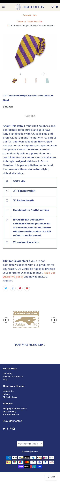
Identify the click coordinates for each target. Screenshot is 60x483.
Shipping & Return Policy (15, 408)
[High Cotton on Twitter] (4, 429)
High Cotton (33, 452)
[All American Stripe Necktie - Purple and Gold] (30, 52)
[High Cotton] (30, 7)
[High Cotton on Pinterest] (10, 429)
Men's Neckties (35, 21)
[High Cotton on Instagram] (13, 429)
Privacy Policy (9, 411)
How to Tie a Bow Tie (13, 376)
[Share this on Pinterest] (20, 288)
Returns (6, 394)
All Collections (10, 397)
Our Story (7, 373)
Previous (27, 15)
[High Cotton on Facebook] (7, 429)
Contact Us (8, 391)
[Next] (54, 320)
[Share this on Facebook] (13, 288)
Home (20, 21)
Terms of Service (11, 414)
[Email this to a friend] (27, 288)
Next (35, 15)
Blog (5, 379)
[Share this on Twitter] (5, 288)
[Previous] (6, 320)
